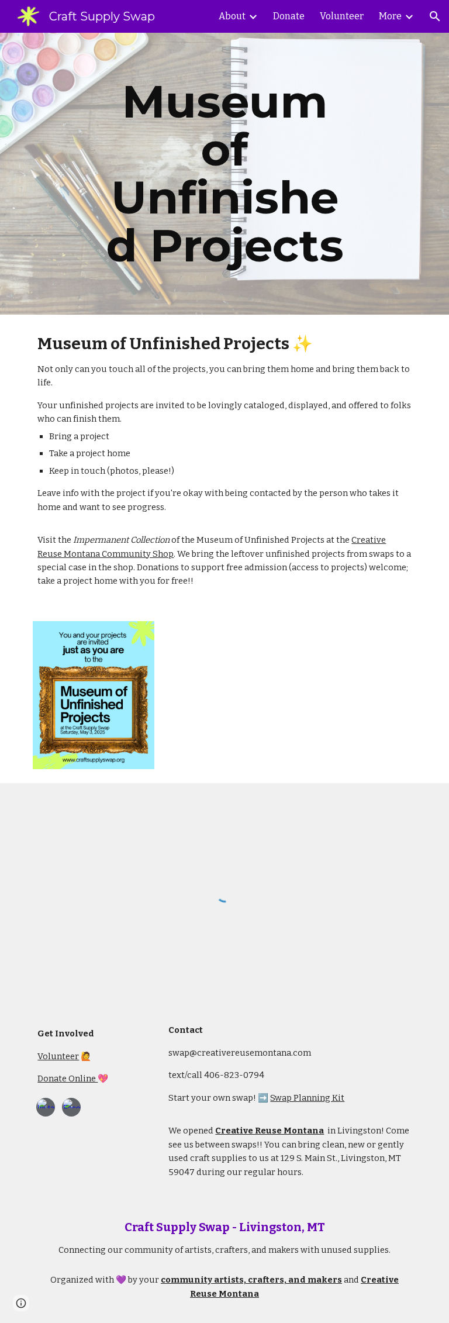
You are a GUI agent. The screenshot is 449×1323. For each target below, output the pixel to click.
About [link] (232, 16)
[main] (224, 174)
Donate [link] (289, 16)
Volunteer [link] (342, 16)
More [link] (390, 16)
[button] (435, 16)
